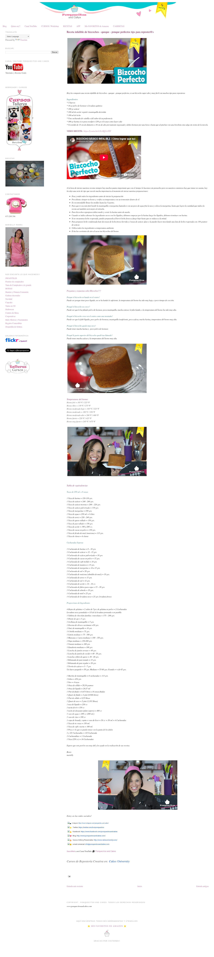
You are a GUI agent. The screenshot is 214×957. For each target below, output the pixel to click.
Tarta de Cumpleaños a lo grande (18, 285)
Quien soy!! (15, 26)
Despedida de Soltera (13, 326)
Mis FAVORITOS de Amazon (97, 26)
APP (78, 26)
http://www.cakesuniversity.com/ (105, 840)
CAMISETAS (118, 26)
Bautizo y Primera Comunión (16, 292)
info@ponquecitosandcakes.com (97, 844)
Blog (5, 26)
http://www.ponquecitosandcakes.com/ (91, 836)
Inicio (139, 886)
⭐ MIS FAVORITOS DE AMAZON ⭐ (107, 926)
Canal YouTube (31, 26)
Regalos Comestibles (13, 323)
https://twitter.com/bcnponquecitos (91, 827)
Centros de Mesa (12, 312)
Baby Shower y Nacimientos (16, 319)
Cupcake (8, 302)
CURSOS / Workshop (50, 26)
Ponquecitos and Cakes (105, 851)
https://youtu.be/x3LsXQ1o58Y (97, 130)
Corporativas (10, 316)
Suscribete (71, 851)
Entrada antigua (202, 886)
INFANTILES (11, 278)
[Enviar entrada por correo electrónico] (69, 876)
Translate (23, 40)
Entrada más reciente (75, 886)
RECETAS (67, 26)
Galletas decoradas (12, 295)
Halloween (9, 309)
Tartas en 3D (10, 306)
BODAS (8, 288)
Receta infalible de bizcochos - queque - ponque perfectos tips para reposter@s (110, 32)
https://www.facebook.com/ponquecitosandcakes (99, 831)
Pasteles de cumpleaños (14, 281)
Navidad (8, 299)
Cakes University (119, 861)
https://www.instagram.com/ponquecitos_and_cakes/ (93, 823)
